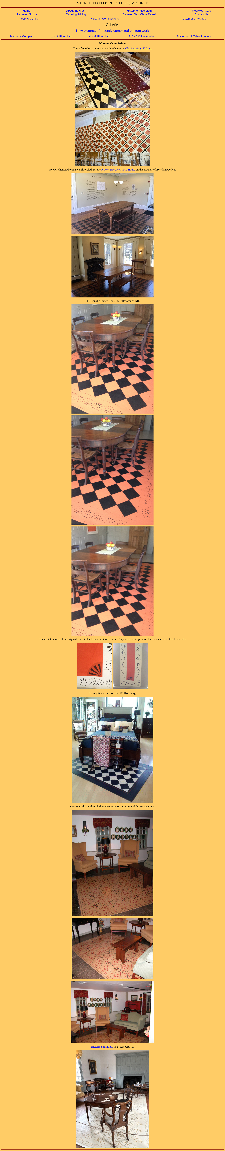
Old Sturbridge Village (138, 48)
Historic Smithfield (102, 1046)
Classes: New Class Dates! (139, 14)
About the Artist (75, 10)
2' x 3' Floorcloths (62, 36)
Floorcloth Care (201, 10)
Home (26, 10)
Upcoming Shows (26, 14)
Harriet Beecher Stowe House (118, 169)
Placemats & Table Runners (194, 36)
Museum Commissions (105, 18)
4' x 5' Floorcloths (100, 36)
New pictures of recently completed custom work (112, 31)
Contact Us (201, 14)
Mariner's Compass (22, 36)
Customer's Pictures (193, 18)
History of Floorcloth (139, 10)
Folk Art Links (29, 18)
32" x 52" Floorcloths (141, 36)
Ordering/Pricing (76, 14)
